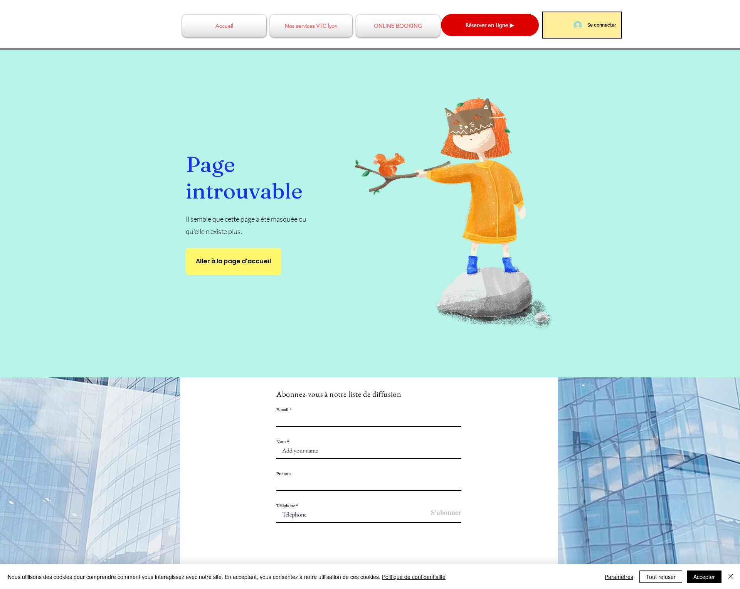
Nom (281, 441)
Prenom (283, 473)
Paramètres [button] (619, 577)
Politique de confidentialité (414, 577)
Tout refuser (661, 577)
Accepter (704, 577)
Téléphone (285, 505)
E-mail (282, 409)
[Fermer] (730, 576)
